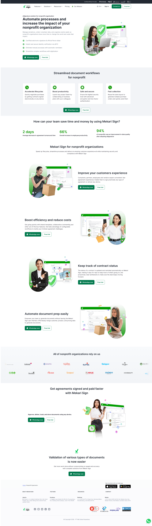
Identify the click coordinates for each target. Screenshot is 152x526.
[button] (100, 6)
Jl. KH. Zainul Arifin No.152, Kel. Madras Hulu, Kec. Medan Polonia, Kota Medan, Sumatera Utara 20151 (118, 500)
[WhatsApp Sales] (148, 521)
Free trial (127, 6)
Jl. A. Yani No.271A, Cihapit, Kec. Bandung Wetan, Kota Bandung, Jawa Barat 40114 (89, 500)
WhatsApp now (32, 57)
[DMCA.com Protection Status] (126, 509)
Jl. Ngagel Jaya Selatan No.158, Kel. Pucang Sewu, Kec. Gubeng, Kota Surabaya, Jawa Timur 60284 (62, 500)
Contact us (116, 6)
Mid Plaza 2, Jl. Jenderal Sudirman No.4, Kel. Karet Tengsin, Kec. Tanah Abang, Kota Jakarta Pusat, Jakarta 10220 (35, 501)
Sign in (107, 6)
